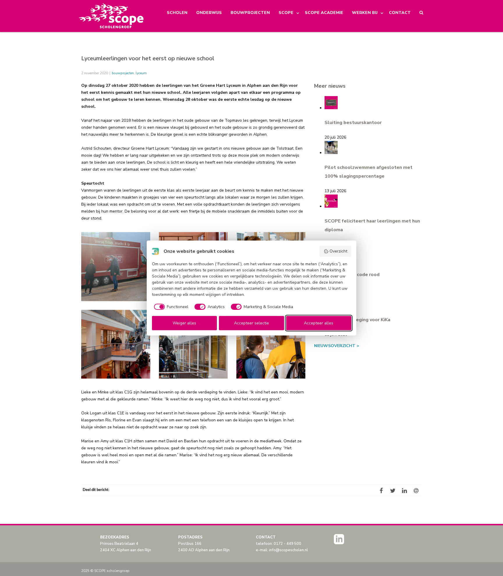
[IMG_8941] (193, 344)
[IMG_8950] (115, 344)
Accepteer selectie (251, 323)
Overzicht (338, 251)
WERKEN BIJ (365, 12)
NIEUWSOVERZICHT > (336, 346)
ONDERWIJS (209, 12)
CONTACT (400, 12)
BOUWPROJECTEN (250, 12)
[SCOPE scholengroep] (111, 16)
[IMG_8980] (115, 266)
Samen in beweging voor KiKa (357, 320)
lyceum (141, 73)
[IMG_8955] (270, 344)
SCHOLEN (177, 12)
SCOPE (286, 12)
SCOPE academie (324, 12)
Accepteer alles (318, 323)
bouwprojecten (123, 73)
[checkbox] (170, 307)
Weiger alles (184, 323)
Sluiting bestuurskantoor (353, 122)
